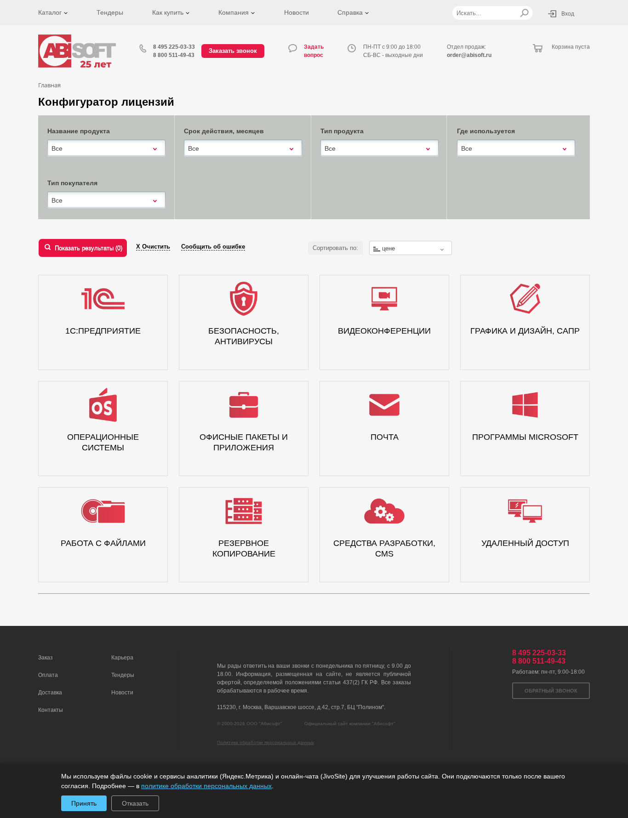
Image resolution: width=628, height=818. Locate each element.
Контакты (50, 710)
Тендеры (110, 12)
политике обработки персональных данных (206, 786)
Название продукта (78, 131)
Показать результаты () (88, 247)
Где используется (486, 131)
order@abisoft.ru (469, 55)
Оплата (48, 675)
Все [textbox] (57, 148)
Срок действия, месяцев (224, 131)
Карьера (122, 657)
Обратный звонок (551, 690)
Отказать (135, 803)
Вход (567, 14)
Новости (296, 12)
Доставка (50, 692)
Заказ (45, 657)
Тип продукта (342, 131)
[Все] (106, 147)
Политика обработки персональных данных (265, 742)
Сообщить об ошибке (213, 246)
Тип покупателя (72, 183)
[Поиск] (524, 13)
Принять (84, 803)
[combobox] (106, 148)
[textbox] (410, 248)
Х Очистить (153, 246)
